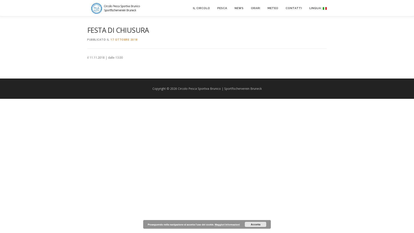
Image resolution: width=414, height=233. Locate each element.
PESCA (222, 8)
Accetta (255, 224)
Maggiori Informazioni (227, 224)
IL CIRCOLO (201, 8)
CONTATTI (294, 8)
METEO (273, 8)
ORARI (255, 8)
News (239, 8)
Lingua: (316, 8)
